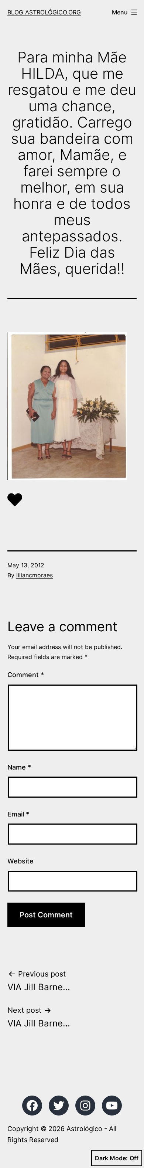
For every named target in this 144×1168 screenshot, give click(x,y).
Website (20, 861)
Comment (25, 675)
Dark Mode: (111, 1158)
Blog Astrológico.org (44, 12)
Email (18, 814)
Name (19, 767)
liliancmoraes (34, 575)
